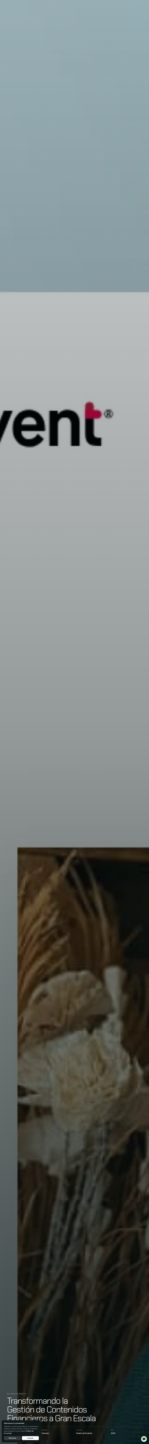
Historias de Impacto (17, 1394)
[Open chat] (144, 1439)
